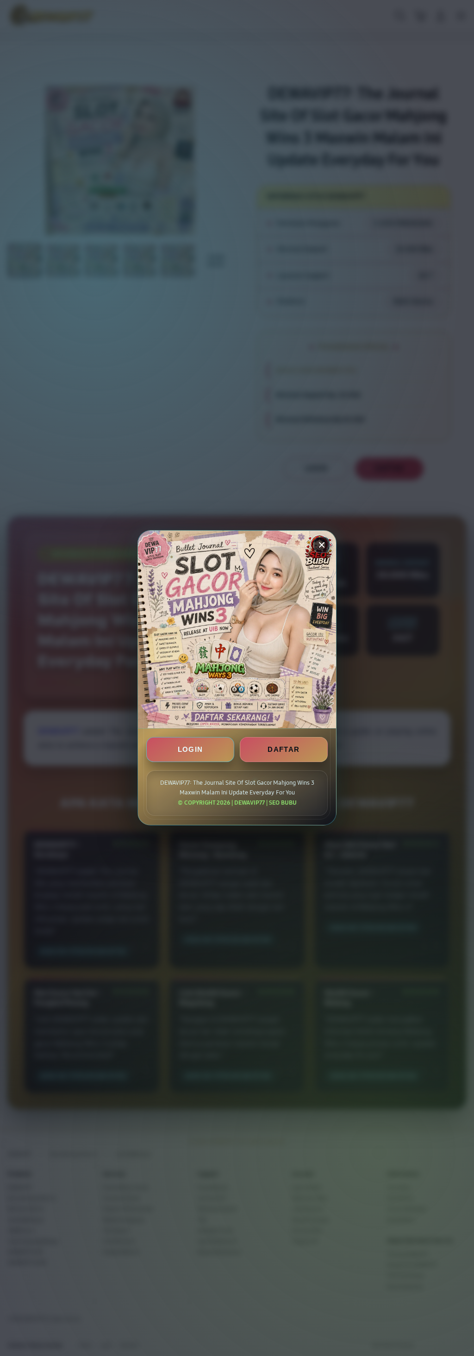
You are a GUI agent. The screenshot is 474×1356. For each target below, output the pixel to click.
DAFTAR (283, 750)
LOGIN (190, 750)
